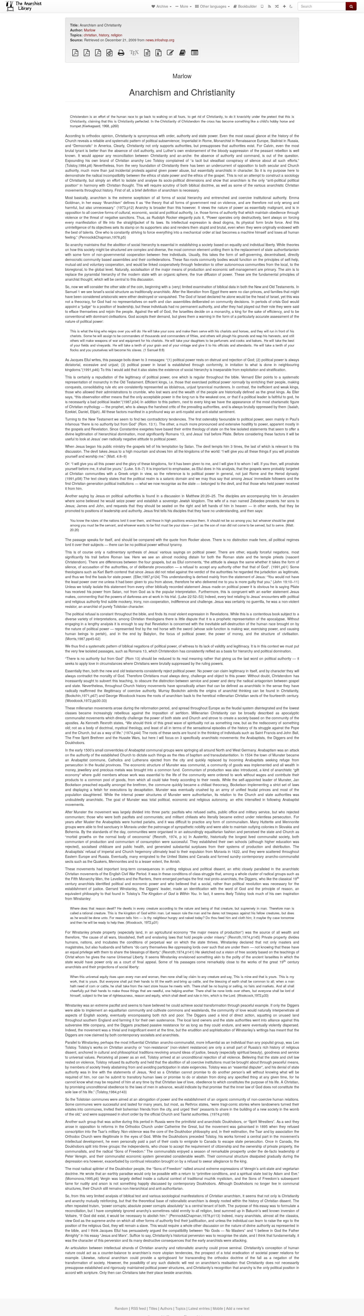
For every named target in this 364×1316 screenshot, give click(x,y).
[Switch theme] (291, 6)
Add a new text (237, 1308)
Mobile (218, 1308)
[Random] (277, 6)
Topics (180, 1308)
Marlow (89, 29)
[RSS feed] (269, 6)
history (104, 34)
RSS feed (138, 1308)
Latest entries (199, 1308)
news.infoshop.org (160, 39)
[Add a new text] (284, 6)
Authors (166, 1308)
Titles (153, 1308)
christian (90, 34)
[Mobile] (262, 6)
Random (121, 1308)
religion (116, 34)
